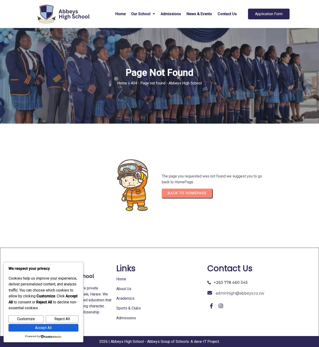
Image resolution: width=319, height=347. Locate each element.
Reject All (62, 319)
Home (122, 83)
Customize (26, 319)
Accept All (43, 328)
